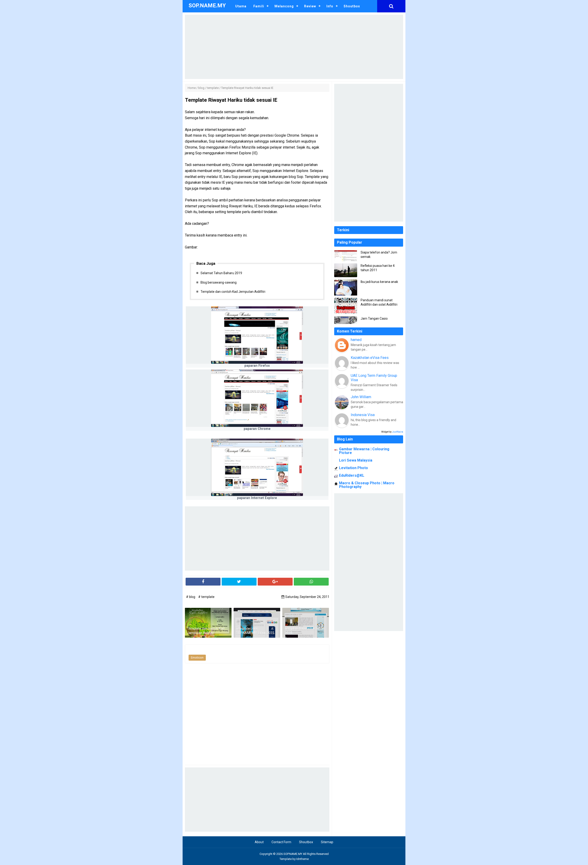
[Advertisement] (294, 47)
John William (361, 397)
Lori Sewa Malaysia (355, 460)
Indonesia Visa (363, 415)
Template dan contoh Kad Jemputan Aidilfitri (233, 291)
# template (206, 597)
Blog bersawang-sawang (219, 282)
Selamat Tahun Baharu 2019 (221, 273)
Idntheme (302, 859)
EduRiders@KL (351, 475)
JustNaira (397, 432)
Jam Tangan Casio (374, 318)
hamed (356, 340)
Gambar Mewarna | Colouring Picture (364, 451)
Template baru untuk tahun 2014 (304, 631)
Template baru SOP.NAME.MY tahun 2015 (255, 631)
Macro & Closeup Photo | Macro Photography (366, 485)
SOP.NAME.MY (292, 854)
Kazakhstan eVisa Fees (370, 357)
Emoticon (197, 657)
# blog (191, 597)
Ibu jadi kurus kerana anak (379, 282)
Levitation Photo (353, 468)
